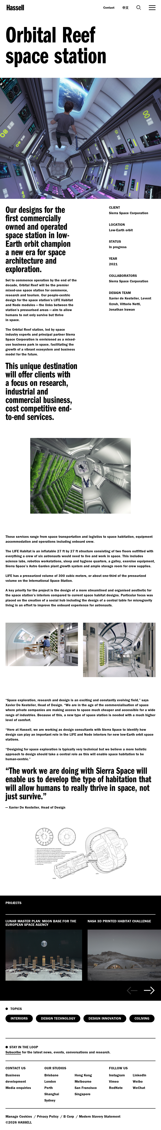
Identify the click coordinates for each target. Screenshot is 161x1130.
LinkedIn (139, 1075)
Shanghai (51, 1094)
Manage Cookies (19, 1116)
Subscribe (13, 1052)
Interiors (19, 1018)
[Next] (149, 990)
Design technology (58, 1018)
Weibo (138, 1081)
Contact (108, 7)
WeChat (139, 1087)
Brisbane (51, 1075)
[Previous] (132, 990)
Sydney (49, 1100)
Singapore (83, 1094)
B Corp (69, 1116)
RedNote (116, 1087)
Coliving (141, 1018)
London (50, 1081)
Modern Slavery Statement (99, 1116)
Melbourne (83, 1081)
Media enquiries (18, 1087)
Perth (48, 1087)
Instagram (117, 1075)
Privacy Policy (48, 1116)
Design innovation (105, 1018)
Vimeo (114, 1081)
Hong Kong (83, 1075)
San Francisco (86, 1087)
